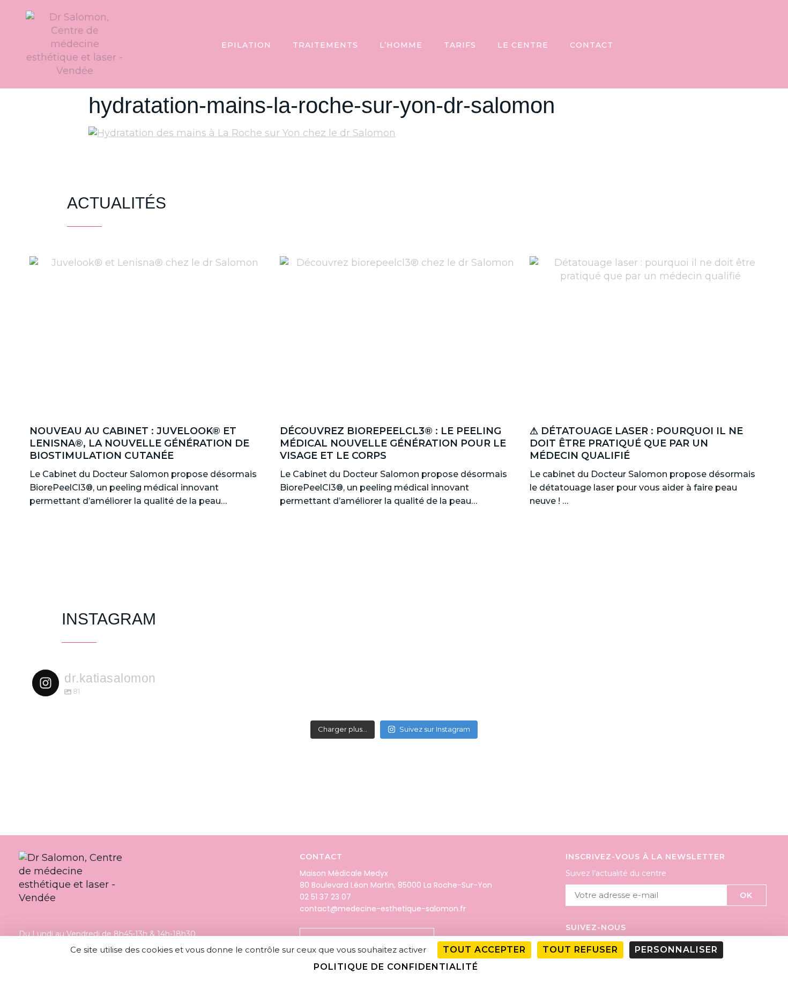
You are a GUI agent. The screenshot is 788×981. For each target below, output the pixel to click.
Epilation (246, 45)
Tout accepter (484, 950)
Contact (591, 45)
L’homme (401, 45)
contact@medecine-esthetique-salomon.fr (383, 908)
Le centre (522, 45)
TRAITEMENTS (325, 45)
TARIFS (460, 45)
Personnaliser (676, 950)
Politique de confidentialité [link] (396, 967)
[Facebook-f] (767, 44)
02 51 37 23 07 (325, 896)
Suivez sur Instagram (434, 729)
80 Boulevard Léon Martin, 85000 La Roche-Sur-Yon (396, 885)
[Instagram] (746, 44)
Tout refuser (580, 950)
